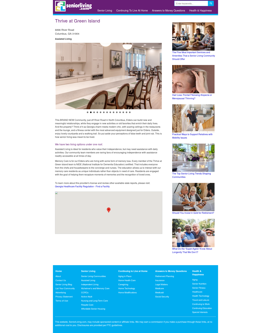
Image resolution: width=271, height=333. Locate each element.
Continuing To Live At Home (132, 10)
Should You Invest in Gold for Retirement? (193, 212)
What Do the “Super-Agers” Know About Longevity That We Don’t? (192, 250)
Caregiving (123, 284)
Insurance (159, 280)
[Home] (74, 6)
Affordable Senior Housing (93, 308)
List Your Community (65, 288)
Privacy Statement (64, 296)
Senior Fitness (199, 287)
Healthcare (197, 291)
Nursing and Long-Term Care (94, 300)
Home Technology (126, 288)
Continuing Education (202, 308)
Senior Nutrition (199, 283)
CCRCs (84, 292)
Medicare (159, 288)
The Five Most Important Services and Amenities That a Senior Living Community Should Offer (193, 56)
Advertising (60, 292)
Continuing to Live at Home (132, 271)
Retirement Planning (164, 276)
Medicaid (159, 292)
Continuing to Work (201, 303)
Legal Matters (161, 284)
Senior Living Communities (93, 276)
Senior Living (104, 10)
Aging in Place (124, 276)
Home (58, 271)
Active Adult (86, 296)
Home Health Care (127, 280)
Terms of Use (61, 300)
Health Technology (200, 295)
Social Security (162, 296)
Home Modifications (127, 292)
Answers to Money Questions (168, 10)
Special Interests (200, 312)
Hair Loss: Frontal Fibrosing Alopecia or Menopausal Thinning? (192, 96)
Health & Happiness (200, 10)
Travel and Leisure (200, 299)
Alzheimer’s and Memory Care (95, 288)
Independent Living (89, 284)
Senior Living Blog (63, 284)
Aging (194, 279)
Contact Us (60, 280)
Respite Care (87, 304)
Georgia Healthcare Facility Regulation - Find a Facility (82, 186)
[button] (109, 210)
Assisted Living (88, 280)
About (58, 276)
